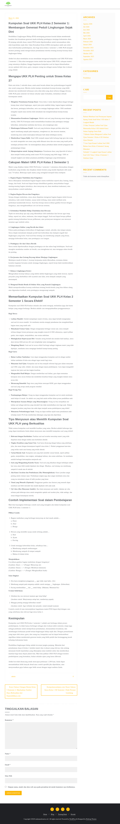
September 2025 (88, 56)
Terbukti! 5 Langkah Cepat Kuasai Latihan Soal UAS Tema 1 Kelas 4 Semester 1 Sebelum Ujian (97, 155)
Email (7, 765)
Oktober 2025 (87, 53)
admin (13, 676)
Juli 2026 (86, 27)
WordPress (72, 819)
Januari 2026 (87, 45)
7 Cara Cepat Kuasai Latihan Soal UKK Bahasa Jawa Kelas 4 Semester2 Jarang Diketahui (96, 146)
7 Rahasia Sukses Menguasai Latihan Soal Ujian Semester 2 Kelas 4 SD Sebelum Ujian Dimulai (97, 137)
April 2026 (86, 36)
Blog (52, 814)
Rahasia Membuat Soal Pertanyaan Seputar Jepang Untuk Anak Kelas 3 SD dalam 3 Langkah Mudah (97, 119)
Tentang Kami (62, 814)
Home (45, 814)
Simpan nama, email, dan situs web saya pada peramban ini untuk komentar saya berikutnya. (41, 787)
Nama (7, 754)
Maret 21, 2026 (14, 18)
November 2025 (88, 51)
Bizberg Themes (91, 819)
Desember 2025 (88, 48)
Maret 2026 (87, 39)
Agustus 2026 (87, 24)
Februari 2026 (88, 42)
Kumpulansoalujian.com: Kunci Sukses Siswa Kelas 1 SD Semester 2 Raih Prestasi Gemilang (60, 690)
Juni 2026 (86, 30)
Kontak (73, 814)
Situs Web (8, 776)
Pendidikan (87, 78)
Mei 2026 (86, 33)
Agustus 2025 (87, 59)
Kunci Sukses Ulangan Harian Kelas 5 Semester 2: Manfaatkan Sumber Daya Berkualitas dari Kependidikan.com (21, 691)
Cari (86, 89)
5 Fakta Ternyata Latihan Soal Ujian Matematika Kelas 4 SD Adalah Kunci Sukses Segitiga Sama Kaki (95, 128)
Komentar (9, 720)
